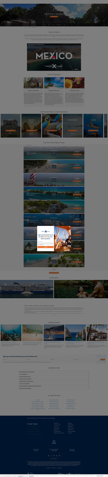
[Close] (107, 475)
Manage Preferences (100, 475)
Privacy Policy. (41, 244)
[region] (54, 475)
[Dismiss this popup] (69, 227)
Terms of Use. (31, 476)
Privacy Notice (20, 476)
